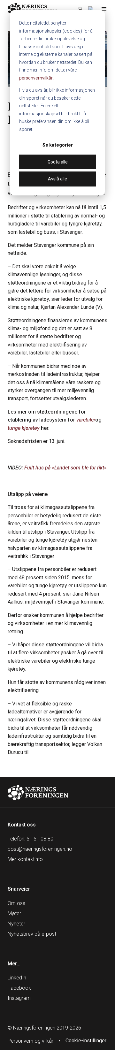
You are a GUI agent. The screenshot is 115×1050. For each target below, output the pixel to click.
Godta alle (58, 161)
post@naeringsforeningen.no (40, 849)
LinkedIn (17, 978)
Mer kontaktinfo (25, 859)
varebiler (85, 420)
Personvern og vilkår (30, 1041)
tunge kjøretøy (24, 428)
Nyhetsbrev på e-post (32, 934)
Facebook (19, 988)
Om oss (16, 903)
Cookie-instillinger (85, 1041)
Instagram (19, 998)
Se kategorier (57, 145)
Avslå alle (57, 178)
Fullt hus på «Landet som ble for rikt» (65, 468)
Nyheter (16, 924)
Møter (14, 913)
